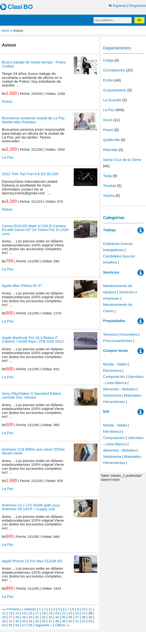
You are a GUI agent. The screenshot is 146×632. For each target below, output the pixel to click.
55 (10, 625)
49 (64, 621)
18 (44, 613)
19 (50, 613)
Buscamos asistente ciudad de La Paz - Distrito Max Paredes (34, 120)
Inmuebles (128, 334)
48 (57, 621)
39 (90, 617)
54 (4, 625)
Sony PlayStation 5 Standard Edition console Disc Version (31, 395)
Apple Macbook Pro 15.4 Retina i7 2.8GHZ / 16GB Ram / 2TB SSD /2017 (33, 339)
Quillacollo (111, 140)
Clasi (15, 6)
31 (37, 617)
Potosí (7, 101)
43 (24, 621)
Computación (114, 376)
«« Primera (10, 609)
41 (10, 621)
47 (50, 621)
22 (70, 613)
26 (4, 617)
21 (64, 613)
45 (37, 621)
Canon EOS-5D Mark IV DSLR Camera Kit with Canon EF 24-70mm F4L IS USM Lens (35, 230)
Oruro (107, 120)
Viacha (108, 195)
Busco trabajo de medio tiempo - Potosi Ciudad (34, 64)
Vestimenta (112, 395)
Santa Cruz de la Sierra (122, 159)
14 (17, 613)
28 (17, 617)
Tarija (107, 176)
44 (30, 621)
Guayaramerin (114, 90)
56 (17, 625)
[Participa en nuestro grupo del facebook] (140, 231)
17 (37, 613)
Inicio (6, 30)
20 (57, 613)
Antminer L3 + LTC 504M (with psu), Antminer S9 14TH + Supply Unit (31, 507)
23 (77, 613)
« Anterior (28, 609)
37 (77, 617)
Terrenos (110, 334)
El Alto (108, 80)
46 (44, 621)
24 (84, 613)
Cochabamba (114, 70)
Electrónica (112, 370)
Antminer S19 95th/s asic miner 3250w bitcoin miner (33, 451)
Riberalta (110, 150)
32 (44, 617)
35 (64, 617)
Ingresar (119, 5)
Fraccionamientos (117, 341)
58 (30, 625)
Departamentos (117, 48)
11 (90, 609)
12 (4, 613)
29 (24, 617)
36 (70, 617)
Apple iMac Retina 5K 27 (22, 285)
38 (84, 617)
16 (30, 613)
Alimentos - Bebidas (119, 389)
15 (24, 613)
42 (17, 621)
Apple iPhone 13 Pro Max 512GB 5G (32, 561)
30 (30, 617)
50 (70, 621)
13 (10, 613)
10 (84, 609)
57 (24, 625)
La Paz (7, 157)
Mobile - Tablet (115, 364)
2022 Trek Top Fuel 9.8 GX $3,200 (30, 174)
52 (84, 621)
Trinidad (109, 186)
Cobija (108, 60)
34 (57, 617)
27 (10, 617)
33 (50, 617)
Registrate (137, 5)
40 (4, 621)
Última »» (62, 625)
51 (77, 621)
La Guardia (112, 100)
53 (90, 621)
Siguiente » (43, 625)
